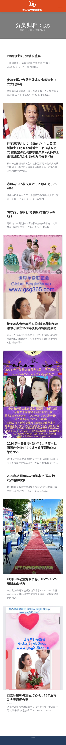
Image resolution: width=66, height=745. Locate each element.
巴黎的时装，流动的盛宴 (24, 56)
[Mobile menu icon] (60, 6)
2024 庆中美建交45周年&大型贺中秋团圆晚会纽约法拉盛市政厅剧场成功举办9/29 (32, 448)
